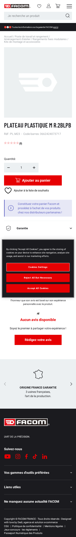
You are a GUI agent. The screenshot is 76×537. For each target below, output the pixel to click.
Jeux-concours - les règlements (21, 529)
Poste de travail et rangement (31, 36)
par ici (55, 27)
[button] (58, 6)
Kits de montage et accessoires (22, 41)
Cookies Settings (37, 267)
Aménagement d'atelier (17, 39)
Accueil (8, 36)
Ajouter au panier (36, 180)
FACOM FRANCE (27, 518)
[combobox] (38, 16)
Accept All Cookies (37, 288)
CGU (6, 526)
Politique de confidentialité (26, 526)
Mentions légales (54, 526)
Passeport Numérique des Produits (23, 533)
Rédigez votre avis (38, 340)
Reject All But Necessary (38, 277)
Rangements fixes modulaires (50, 39)
